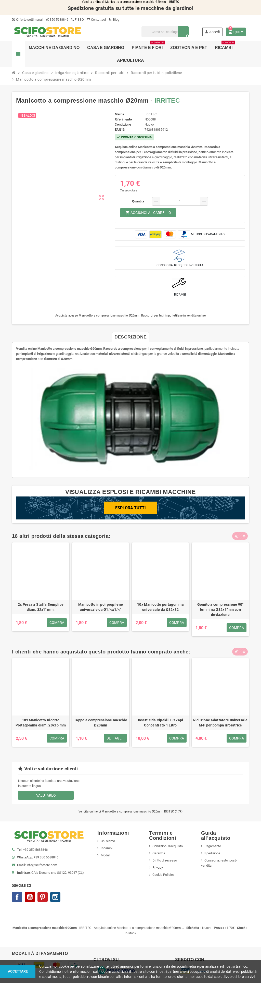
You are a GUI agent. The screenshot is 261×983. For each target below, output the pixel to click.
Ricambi (106, 848)
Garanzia (158, 853)
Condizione (123, 124)
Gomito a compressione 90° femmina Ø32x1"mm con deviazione (220, 609)
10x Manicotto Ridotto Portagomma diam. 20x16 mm (41, 722)
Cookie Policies (163, 875)
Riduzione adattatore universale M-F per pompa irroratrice (220, 722)
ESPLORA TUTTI (130, 507)
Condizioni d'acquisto (167, 846)
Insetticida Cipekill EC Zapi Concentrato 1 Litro (160, 722)
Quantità (138, 201)
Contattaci (98, 19)
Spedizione (212, 853)
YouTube (30, 897)
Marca (119, 114)
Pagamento (212, 846)
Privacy (157, 867)
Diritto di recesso (164, 860)
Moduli (105, 855)
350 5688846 (59, 19)
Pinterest (42, 897)
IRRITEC (167, 100)
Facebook (17, 897)
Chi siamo (108, 841)
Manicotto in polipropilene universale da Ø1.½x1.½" (100, 607)
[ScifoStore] (47, 31)
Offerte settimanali (29, 19)
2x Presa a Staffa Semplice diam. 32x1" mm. (40, 607)
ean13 (120, 129)
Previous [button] (236, 536)
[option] (41, 589)
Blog (115, 19)
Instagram (55, 897)
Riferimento (123, 119)
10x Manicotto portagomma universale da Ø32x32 (160, 607)
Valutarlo (46, 795)
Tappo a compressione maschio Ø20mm (100, 722)
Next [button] (244, 536)
